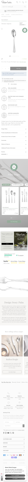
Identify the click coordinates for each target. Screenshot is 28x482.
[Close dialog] (26, 232)
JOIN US (7, 243)
